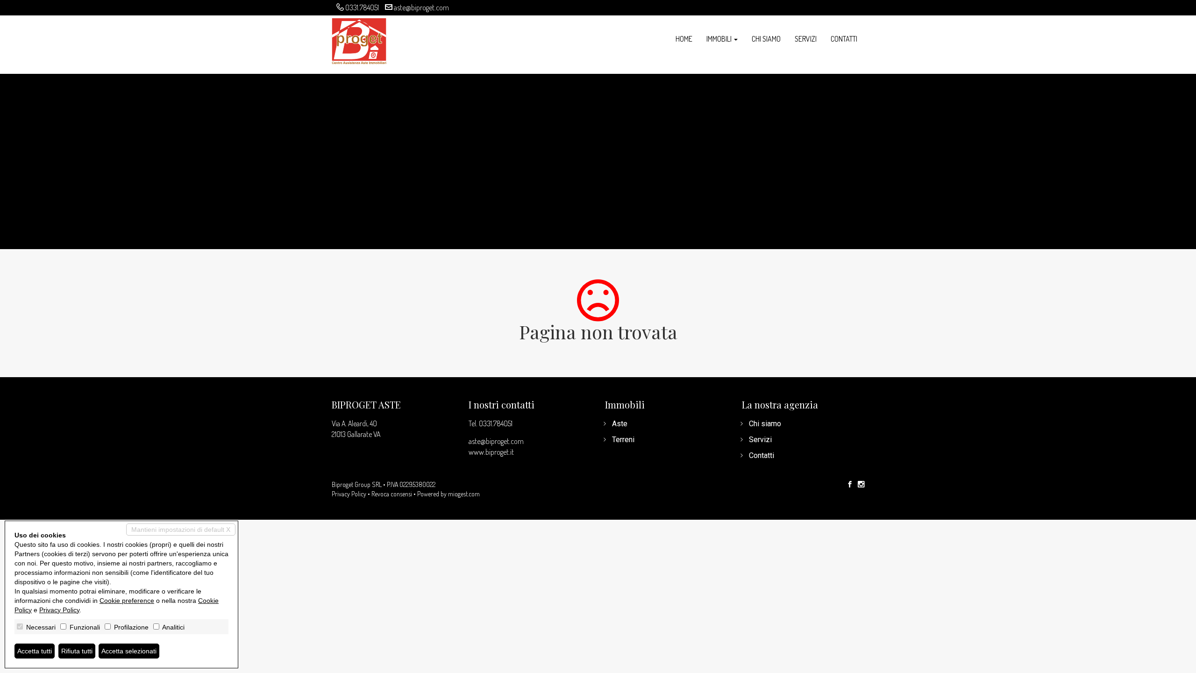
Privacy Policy (349, 494)
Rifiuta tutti (77, 651)
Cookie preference (127, 600)
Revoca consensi (391, 494)
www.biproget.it (491, 452)
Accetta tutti (34, 651)
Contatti (844, 38)
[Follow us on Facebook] (850, 484)
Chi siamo (766, 38)
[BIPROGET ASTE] (359, 39)
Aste (619, 423)
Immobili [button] (719, 38)
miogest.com (464, 494)
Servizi (806, 38)
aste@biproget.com (421, 7)
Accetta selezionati (129, 651)
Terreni (623, 439)
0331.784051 (362, 7)
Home (684, 38)
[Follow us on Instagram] (861, 484)
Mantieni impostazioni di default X (180, 529)
